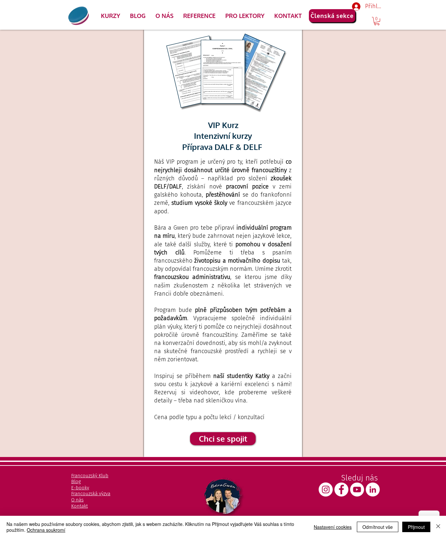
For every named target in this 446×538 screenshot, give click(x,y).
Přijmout (416, 527)
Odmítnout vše (377, 527)
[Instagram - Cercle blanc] (326, 489)
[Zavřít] (438, 527)
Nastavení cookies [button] (333, 527)
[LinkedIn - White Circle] (373, 489)
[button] (110, 15)
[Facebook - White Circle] (341, 489)
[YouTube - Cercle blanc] (357, 489)
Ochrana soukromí (46, 530)
